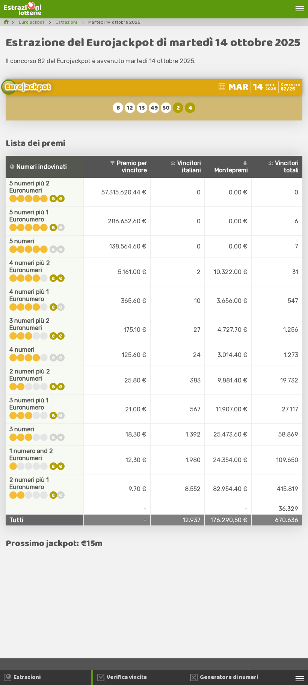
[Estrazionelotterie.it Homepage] (22, 13)
